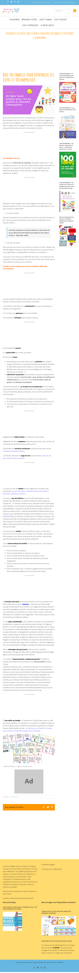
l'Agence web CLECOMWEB (55, 962)
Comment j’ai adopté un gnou (13, 451)
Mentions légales (49, 864)
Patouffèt (6, 516)
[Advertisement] (39, 56)
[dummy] (28, 771)
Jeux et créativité (14, 797)
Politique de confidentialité (52, 869)
